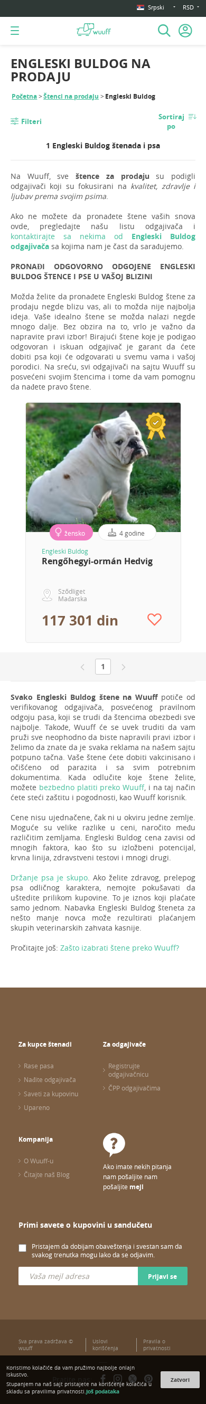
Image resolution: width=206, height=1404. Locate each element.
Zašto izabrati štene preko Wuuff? (119, 948)
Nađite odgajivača (50, 1079)
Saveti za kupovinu (51, 1093)
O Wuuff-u (38, 1160)
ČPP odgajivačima (134, 1088)
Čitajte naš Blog (47, 1174)
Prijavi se (162, 1276)
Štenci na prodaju (71, 96)
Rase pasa (39, 1065)
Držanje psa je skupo (49, 877)
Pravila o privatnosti (157, 1345)
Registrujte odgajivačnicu (128, 1069)
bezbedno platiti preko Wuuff (91, 787)
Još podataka (102, 1391)
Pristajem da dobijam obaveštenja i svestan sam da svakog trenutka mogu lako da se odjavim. (107, 1250)
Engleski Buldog (65, 551)
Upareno (37, 1107)
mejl (136, 1186)
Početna (24, 96)
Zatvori (180, 1379)
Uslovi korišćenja (105, 1345)
